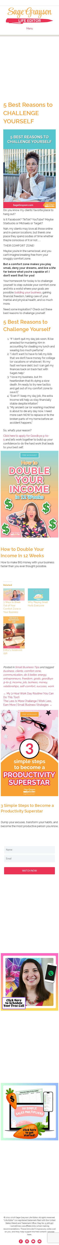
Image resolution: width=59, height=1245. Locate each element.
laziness (32, 682)
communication (12, 674)
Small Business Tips (27, 667)
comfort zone (32, 671)
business (8, 671)
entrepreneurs (11, 678)
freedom (27, 678)
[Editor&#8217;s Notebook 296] (14, 632)
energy (42, 674)
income (16, 682)
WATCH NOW (29, 870)
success (41, 686)
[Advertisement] (29, 66)
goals (37, 678)
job (25, 682)
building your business (28, 292)
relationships (11, 686)
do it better (30, 674)
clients (19, 671)
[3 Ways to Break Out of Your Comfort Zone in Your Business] (14, 594)
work (51, 686)
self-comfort (27, 686)
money (43, 682)
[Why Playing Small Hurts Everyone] (38, 594)
